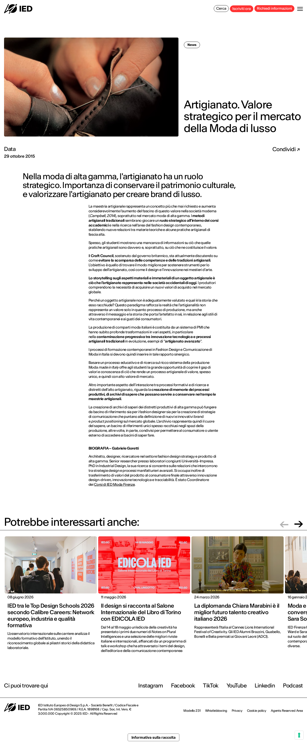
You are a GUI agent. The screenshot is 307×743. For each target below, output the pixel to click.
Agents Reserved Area (287, 711)
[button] (284, 524)
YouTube (237, 685)
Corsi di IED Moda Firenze (114, 484)
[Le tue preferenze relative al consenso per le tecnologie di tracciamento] (299, 735)
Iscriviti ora (241, 8)
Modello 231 (191, 711)
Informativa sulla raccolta (153, 737)
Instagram (150, 685)
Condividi (284, 149)
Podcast (293, 685)
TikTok (210, 685)
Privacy (237, 711)
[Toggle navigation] (300, 9)
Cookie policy (256, 711)
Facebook (183, 685)
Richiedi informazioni (274, 8)
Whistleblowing (216, 711)
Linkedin (265, 685)
